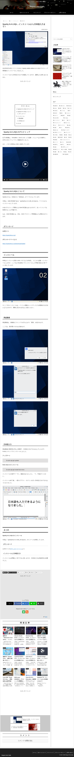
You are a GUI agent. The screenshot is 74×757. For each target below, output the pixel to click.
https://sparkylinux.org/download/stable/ (14, 243)
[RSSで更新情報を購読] (27, 611)
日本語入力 (21, 120)
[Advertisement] (25, 92)
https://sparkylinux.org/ (9, 235)
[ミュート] (44, 179)
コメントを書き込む (25, 740)
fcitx (27, 572)
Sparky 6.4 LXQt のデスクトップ (25, 109)
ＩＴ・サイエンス (12, 572)
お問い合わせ (70, 752)
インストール (20, 116)
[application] (25, 164)
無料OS (5, 572)
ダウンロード (22, 113)
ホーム (34, 752)
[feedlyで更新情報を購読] (23, 611)
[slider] (24, 179)
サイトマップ (57, 96)
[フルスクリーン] (46, 179)
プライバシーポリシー (60, 752)
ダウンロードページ (16, 549)
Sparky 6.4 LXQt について (24, 111)
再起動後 (21, 118)
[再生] (4, 179)
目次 (23, 106)
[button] (25, 164)
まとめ (19, 123)
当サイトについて (42, 752)
